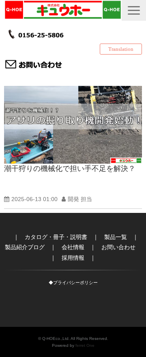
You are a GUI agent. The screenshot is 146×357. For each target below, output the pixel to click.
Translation (120, 49)
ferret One (84, 345)
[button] (134, 10)
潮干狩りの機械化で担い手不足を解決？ (69, 168)
